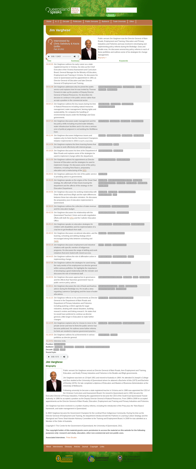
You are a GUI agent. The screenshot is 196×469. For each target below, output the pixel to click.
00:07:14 (49, 121)
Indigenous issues (113, 135)
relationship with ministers (121, 263)
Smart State (142, 183)
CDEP (101, 245)
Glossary (68, 447)
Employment (68, 347)
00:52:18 (49, 245)
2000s (62, 350)
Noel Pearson (127, 135)
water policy (125, 121)
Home (49, 21)
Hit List (138, 87)
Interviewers (58, 447)
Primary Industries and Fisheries (121, 298)
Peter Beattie (138, 135)
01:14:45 (49, 323)
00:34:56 (49, 192)
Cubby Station (104, 104)
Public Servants (91, 21)
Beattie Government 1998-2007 (120, 180)
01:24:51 (49, 341)
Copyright (94, 447)
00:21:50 (49, 160)
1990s (56, 350)
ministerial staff (104, 263)
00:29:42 (49, 174)
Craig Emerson (128, 87)
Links (102, 447)
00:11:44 (49, 135)
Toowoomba (114, 121)
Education (58, 347)
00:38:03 (49, 206)
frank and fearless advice (108, 286)
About (48, 447)
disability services (105, 224)
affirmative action (105, 256)
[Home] (63, 16)
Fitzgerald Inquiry (115, 323)
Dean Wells (137, 180)
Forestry (114, 335)
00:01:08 (49, 87)
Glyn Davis (121, 183)
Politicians (77, 21)
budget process (104, 206)
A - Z (57, 21)
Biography (101, 57)
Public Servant (60, 344)
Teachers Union (122, 212)
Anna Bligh (103, 174)
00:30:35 (49, 180)
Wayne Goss (112, 89)
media (135, 277)
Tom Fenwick (103, 121)
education (102, 233)
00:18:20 (49, 151)
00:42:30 (49, 212)
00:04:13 (49, 104)
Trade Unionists (119, 21)
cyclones (102, 135)
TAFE (56, 241)
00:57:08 (49, 263)
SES (84, 170)
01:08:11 (49, 286)
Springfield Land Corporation (133, 323)
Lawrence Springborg (106, 107)
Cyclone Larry (104, 335)
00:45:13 (49, 224)
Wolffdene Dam (137, 121)
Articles (77, 447)
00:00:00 (49, 64)
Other (132, 21)
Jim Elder (102, 89)
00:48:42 (49, 233)
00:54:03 (49, 256)
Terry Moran (103, 186)
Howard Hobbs (127, 104)
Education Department (107, 160)
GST (114, 195)
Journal (85, 447)
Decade (66, 21)
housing (108, 245)
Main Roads (118, 151)
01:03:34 (49, 277)
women (130, 256)
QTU (72, 218)
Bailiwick (105, 21)
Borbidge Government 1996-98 (110, 87)
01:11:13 (49, 298)
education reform (123, 160)
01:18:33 (49, 335)
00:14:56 (49, 144)
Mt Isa (116, 144)
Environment (115, 104)
